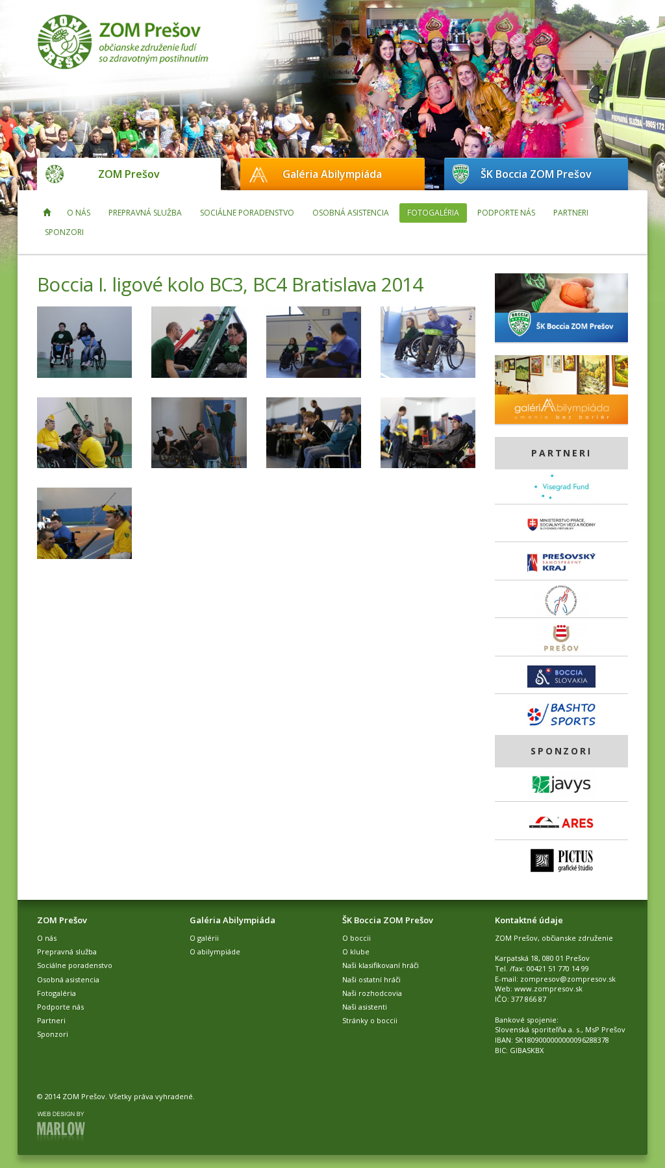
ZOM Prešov (129, 174)
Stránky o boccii (369, 1020)
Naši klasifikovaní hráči (380, 965)
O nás (78, 212)
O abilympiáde (215, 951)
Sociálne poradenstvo (247, 212)
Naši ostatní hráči (371, 979)
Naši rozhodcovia (372, 993)
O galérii (204, 938)
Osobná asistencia (350, 212)
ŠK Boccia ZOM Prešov (536, 174)
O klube (356, 951)
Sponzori (64, 232)
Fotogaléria (433, 212)
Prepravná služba (145, 212)
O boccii (356, 938)
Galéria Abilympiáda (332, 174)
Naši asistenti (364, 1007)
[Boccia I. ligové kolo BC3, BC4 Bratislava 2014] (84, 342)
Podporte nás (506, 212)
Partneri (570, 212)
